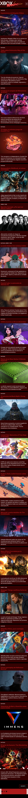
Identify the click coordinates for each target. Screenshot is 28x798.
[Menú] (26, 4)
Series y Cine (4, 204)
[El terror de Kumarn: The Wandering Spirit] (14, 758)
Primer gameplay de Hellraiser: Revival (12, 668)
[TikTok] (4, 791)
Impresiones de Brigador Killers (12, 13)
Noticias (3, 47)
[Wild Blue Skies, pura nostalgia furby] (14, 642)
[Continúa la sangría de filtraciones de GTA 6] (14, 104)
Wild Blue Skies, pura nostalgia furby (12, 629)
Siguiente (23, 786)
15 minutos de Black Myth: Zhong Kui (13, 397)
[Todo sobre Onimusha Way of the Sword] (14, 63)
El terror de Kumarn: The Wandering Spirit (14, 746)
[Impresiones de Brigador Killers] (14, 25)
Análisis (3, 10)
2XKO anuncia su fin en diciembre (13, 322)
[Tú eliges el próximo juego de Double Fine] (14, 143)
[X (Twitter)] (2, 791)
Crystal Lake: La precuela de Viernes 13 (11, 283)
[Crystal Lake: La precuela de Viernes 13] (14, 296)
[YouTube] (6, 791)
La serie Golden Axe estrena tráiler (13, 246)
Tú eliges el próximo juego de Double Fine (11, 130)
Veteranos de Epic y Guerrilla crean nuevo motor (14, 707)
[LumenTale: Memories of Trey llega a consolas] (14, 448)
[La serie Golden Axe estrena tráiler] (14, 257)
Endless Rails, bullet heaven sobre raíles (13, 474)
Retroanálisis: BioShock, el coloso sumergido (13, 169)
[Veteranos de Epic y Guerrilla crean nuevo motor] (14, 719)
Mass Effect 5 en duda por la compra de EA (11, 552)
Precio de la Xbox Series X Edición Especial (13, 359)
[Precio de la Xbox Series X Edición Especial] (14, 372)
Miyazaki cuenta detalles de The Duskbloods (13, 513)
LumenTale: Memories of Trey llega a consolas (13, 435)
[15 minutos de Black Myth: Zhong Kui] (14, 409)
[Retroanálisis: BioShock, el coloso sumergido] (14, 181)
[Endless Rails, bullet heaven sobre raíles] (14, 487)
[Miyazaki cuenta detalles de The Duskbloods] (14, 525)
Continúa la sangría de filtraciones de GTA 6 (13, 91)
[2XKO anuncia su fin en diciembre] (14, 333)
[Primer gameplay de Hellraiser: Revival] (14, 681)
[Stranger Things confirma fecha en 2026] (14, 603)
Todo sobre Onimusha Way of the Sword (13, 51)
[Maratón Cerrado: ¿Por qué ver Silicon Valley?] (14, 220)
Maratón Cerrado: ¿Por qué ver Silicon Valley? (12, 207)
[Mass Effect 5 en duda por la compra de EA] (14, 564)
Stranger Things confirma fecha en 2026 (14, 590)
